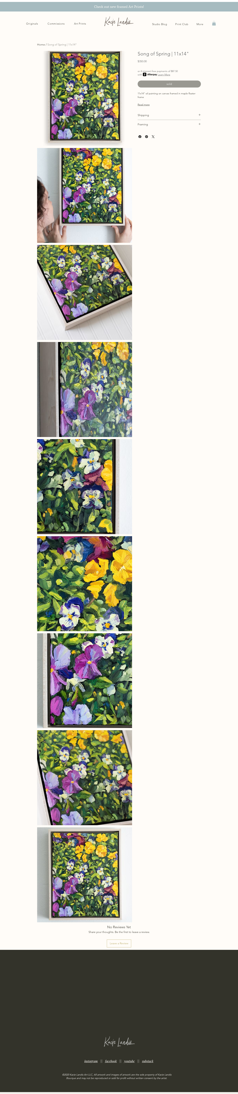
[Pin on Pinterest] (146, 137)
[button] (200, 24)
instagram (91, 1061)
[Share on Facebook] (140, 137)
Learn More (164, 74)
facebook (111, 1061)
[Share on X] (153, 137)
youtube (129, 1061)
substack (147, 1061)
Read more (144, 104)
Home (41, 44)
